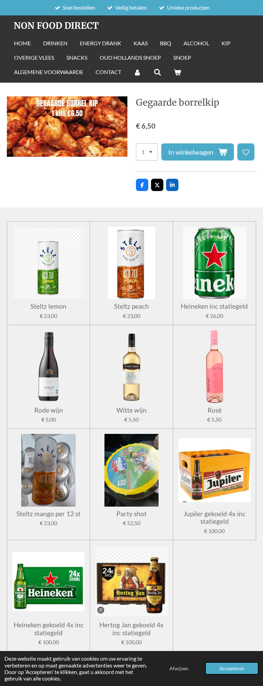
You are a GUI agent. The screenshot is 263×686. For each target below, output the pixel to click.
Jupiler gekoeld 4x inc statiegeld (215, 517)
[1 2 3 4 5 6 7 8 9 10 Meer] (147, 152)
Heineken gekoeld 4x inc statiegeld (49, 628)
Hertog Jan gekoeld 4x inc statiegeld (131, 628)
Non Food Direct (56, 25)
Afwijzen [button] (179, 668)
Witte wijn (131, 410)
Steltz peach (131, 306)
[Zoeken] (157, 72)
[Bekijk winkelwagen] (177, 72)
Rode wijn (48, 410)
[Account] (137, 72)
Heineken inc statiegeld (214, 306)
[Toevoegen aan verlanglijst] (245, 152)
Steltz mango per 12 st (48, 514)
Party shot (131, 514)
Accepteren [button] (232, 668)
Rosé (215, 410)
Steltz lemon (48, 306)
